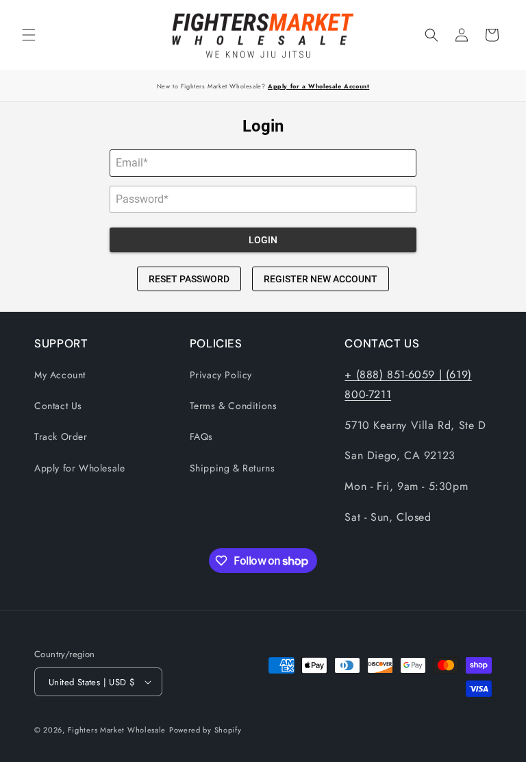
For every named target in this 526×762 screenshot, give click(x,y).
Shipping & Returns (232, 468)
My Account (60, 375)
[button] (29, 35)
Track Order (61, 436)
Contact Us (58, 406)
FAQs (201, 436)
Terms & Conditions (233, 406)
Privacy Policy (221, 375)
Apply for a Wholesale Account (318, 86)
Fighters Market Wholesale (117, 729)
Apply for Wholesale (79, 468)
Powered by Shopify (205, 729)
